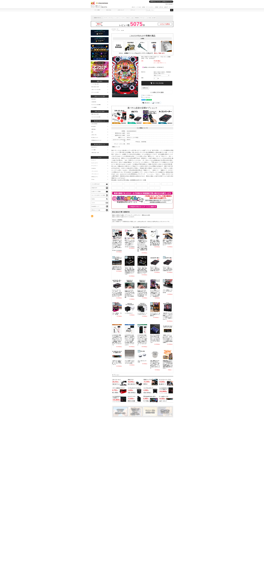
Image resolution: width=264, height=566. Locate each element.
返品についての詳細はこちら (148, 95)
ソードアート (122, 17)
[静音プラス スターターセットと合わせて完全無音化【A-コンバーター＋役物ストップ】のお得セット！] (129, 234)
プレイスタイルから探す (96, 116)
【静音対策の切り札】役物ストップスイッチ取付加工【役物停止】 (117, 268)
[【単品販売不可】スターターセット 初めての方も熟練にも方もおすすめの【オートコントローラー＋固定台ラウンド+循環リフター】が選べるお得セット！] (117, 234)
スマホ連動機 (93, 107)
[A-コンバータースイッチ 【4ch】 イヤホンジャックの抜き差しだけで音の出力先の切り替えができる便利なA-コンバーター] (117, 284)
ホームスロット (94, 165)
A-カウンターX (94, 162)
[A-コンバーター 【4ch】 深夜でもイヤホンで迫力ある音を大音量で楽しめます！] (167, 261)
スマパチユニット (112, 17)
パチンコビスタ (94, 171)
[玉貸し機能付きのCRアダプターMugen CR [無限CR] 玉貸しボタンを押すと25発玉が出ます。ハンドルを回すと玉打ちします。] (155, 354)
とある (132, 17)
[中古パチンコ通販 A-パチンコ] (99, 4)
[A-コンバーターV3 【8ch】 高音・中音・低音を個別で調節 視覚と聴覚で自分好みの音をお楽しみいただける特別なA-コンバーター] (129, 261)
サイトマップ (171, 7)
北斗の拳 (153, 17)
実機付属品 (93, 129)
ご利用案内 (156, 7)
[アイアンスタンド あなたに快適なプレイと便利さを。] (155, 307)
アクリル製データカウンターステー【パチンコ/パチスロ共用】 (129, 362)
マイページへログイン (150, 7)
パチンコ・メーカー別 (115, 30)
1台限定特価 (93, 101)
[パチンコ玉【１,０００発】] (142, 354)
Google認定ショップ (95, 206)
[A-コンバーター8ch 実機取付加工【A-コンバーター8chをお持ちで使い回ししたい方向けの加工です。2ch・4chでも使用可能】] (129, 284)
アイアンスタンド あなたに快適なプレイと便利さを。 (155, 314)
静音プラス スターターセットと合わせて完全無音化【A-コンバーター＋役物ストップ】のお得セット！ (129, 243)
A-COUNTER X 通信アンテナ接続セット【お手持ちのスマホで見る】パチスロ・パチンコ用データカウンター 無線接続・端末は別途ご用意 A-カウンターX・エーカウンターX (117, 340)
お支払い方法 (150, 411)
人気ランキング (121, 10)
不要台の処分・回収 (95, 152)
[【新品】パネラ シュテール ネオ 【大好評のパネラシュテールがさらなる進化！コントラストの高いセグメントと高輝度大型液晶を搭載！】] (167, 329)
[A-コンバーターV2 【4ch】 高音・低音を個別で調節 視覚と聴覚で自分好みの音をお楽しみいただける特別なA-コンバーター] (142, 261)
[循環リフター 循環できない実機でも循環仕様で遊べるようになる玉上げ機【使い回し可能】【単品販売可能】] (155, 234)
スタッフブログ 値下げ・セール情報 (98, 195)
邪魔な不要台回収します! (165, 411)
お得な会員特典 (94, 123)
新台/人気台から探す (95, 86)
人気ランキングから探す (96, 89)
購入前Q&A (93, 126)
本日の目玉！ (93, 99)
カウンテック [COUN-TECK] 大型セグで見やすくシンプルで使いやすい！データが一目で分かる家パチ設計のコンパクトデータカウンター (155, 339)
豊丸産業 (122, 30)
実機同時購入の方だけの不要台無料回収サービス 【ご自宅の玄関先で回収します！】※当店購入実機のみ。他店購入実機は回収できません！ (167, 364)
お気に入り (134, 7)
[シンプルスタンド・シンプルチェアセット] (142, 307)
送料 (92, 132)
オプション (133, 10)
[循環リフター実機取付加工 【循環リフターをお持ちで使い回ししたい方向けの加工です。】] (167, 234)
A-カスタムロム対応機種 (96, 104)
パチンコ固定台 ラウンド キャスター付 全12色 (167, 291)
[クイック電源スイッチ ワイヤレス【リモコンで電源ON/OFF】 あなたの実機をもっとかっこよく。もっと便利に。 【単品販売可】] (155, 284)
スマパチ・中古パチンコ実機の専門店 (99, 7)
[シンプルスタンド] (129, 307)
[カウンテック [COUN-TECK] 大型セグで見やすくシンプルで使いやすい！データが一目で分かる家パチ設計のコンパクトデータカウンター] (155, 329)
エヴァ (118, 17)
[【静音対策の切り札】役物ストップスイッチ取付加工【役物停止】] (117, 261)
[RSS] (92, 216)
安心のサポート (94, 147)
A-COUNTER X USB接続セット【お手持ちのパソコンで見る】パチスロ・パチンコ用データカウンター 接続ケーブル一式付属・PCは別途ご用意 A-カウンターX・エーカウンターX (129, 340)
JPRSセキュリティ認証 (95, 210)
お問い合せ (161, 7)
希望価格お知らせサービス (96, 140)
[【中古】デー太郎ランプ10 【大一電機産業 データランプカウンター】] (117, 354)
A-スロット (93, 160)
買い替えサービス (94, 137)
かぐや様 (149, 17)
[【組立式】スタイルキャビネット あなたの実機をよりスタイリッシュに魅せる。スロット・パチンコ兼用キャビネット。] (167, 307)
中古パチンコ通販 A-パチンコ (96, 5)
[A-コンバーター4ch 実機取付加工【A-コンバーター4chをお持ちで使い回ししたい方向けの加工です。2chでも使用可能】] (142, 284)
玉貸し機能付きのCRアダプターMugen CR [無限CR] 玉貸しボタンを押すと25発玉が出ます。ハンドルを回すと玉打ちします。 (155, 364)
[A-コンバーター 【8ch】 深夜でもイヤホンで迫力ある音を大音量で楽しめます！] (155, 261)
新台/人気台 (108, 10)
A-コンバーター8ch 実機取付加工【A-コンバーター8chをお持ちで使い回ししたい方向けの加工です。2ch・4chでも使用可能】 (129, 294)
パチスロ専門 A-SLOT (95, 184)
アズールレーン (143, 17)
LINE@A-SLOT (94, 187)
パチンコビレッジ (95, 173)
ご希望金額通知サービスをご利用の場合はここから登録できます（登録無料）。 (142, 206)
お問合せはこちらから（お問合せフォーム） (161, 1)
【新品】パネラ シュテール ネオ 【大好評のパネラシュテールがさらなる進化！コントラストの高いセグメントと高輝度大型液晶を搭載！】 (167, 339)
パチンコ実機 (96, 10)
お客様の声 (166, 7)
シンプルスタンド (128, 313)
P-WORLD (93, 168)
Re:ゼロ (128, 17)
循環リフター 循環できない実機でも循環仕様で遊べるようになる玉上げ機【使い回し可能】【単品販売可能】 (155, 243)
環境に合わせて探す (95, 114)
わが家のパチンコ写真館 (96, 191)
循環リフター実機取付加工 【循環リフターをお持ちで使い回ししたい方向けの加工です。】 (167, 243)
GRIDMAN (137, 17)
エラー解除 (93, 149)
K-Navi (92, 179)
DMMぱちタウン (94, 176)
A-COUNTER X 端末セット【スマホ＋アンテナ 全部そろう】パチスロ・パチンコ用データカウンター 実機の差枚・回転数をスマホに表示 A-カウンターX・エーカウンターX (142, 340)
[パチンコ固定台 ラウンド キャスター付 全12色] (167, 284)
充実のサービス (120, 411)
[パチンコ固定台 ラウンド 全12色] (117, 307)
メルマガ (93, 202)
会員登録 (143, 7)
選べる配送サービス (135, 411)
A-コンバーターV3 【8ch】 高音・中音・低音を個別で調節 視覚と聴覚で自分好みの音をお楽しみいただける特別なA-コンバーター (129, 270)
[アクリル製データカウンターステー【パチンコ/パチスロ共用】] (129, 354)
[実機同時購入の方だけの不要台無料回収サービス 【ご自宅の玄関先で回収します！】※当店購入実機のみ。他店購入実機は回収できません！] (167, 354)
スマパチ (105, 17)
